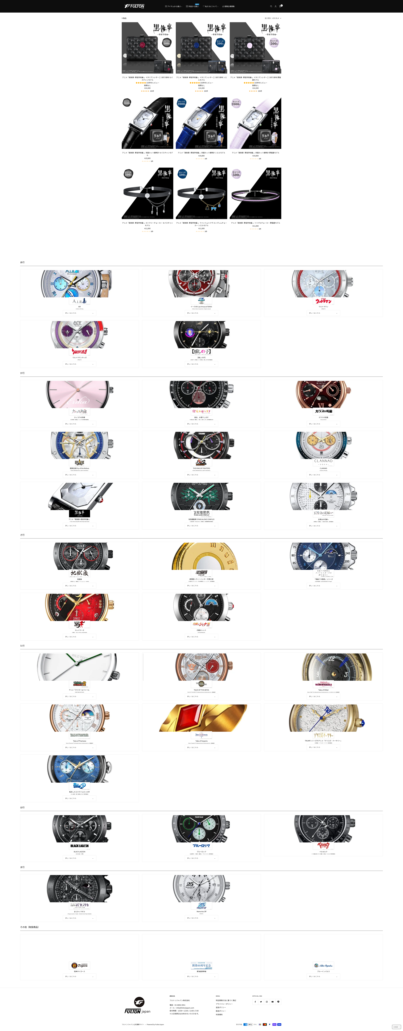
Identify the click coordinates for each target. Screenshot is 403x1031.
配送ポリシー (221, 1011)
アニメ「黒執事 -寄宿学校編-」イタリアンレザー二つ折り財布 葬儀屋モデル (255, 78)
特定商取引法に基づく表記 (226, 1000)
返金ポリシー (221, 1007)
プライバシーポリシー (224, 1004)
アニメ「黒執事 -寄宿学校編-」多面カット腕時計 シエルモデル (201, 152)
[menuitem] (173, 6)
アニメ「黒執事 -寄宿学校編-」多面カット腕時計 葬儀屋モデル (255, 152)
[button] (396, 1027)
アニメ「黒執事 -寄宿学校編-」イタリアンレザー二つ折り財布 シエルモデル (201, 78)
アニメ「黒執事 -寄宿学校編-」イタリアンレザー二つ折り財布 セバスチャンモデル (147, 78)
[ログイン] (276, 6)
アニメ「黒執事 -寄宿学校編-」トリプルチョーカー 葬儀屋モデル (255, 223)
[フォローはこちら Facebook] (255, 1002)
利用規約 (219, 1014)
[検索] (271, 6)
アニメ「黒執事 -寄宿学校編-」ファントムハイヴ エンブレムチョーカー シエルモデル (201, 224)
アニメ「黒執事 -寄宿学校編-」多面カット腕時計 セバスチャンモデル (147, 153)
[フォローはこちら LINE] (278, 1002)
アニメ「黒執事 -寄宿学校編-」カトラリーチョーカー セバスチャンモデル (147, 224)
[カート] (280, 6)
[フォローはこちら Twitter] (261, 1002)
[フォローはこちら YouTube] (272, 1002)
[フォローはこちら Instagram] (267, 1002)
